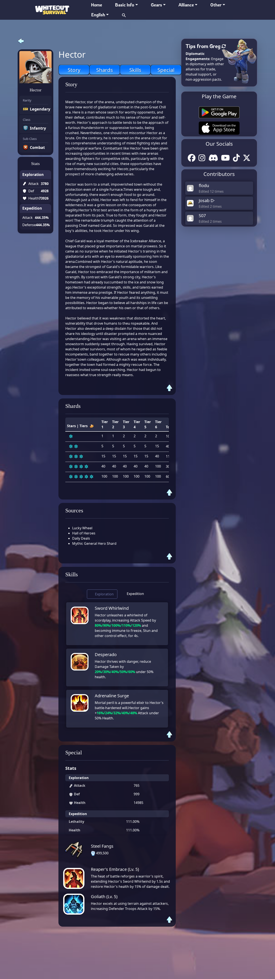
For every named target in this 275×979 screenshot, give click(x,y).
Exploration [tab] (104, 594)
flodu (204, 185)
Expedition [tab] (135, 593)
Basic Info (124, 5)
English (98, 14)
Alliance (186, 5)
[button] (124, 14)
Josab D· (207, 200)
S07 (202, 215)
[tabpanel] (117, 665)
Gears (156, 5)
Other (216, 5)
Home (96, 5)
